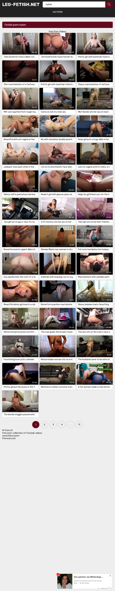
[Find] (109, 4)
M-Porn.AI (7, 430)
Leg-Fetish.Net (21, 4)
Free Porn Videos (57, 31)
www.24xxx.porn (10, 435)
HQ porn (57, 12)
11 (79, 424)
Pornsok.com (9, 438)
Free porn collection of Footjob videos (22, 433)
